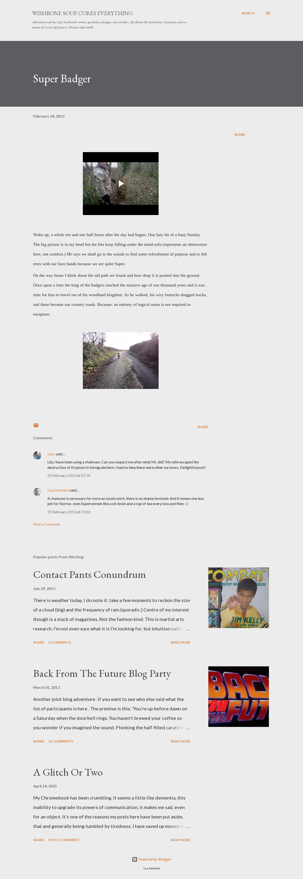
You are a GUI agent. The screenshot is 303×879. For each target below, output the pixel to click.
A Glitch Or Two (68, 772)
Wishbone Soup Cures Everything (82, 13)
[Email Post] (36, 427)
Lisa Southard (58, 490)
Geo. (51, 454)
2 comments (59, 642)
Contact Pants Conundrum (89, 574)
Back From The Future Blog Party (102, 673)
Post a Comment (46, 524)
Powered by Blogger (154, 859)
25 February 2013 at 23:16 (68, 512)
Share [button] (239, 134)
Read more (180, 642)
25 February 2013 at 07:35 (68, 475)
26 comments (60, 741)
